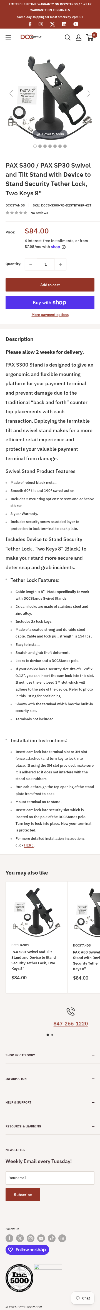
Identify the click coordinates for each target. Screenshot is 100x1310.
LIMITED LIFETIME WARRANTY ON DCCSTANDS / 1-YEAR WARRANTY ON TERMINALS (50, 7)
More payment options (50, 314)
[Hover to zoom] (50, 96)
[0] (89, 37)
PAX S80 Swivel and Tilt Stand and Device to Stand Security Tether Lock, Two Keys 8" (33, 960)
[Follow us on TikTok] (52, 1238)
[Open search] (68, 37)
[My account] (78, 37)
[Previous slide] (11, 93)
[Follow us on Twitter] (20, 1238)
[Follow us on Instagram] (30, 1238)
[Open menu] (8, 37)
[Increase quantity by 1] (60, 264)
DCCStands (15, 205)
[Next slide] (88, 93)
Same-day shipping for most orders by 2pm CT (50, 17)
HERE (29, 845)
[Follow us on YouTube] (41, 1238)
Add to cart (50, 284)
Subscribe (23, 1194)
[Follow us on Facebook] (9, 1238)
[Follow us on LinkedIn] (62, 1238)
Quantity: (13, 263)
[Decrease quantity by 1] (31, 264)
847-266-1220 (51, 1023)
